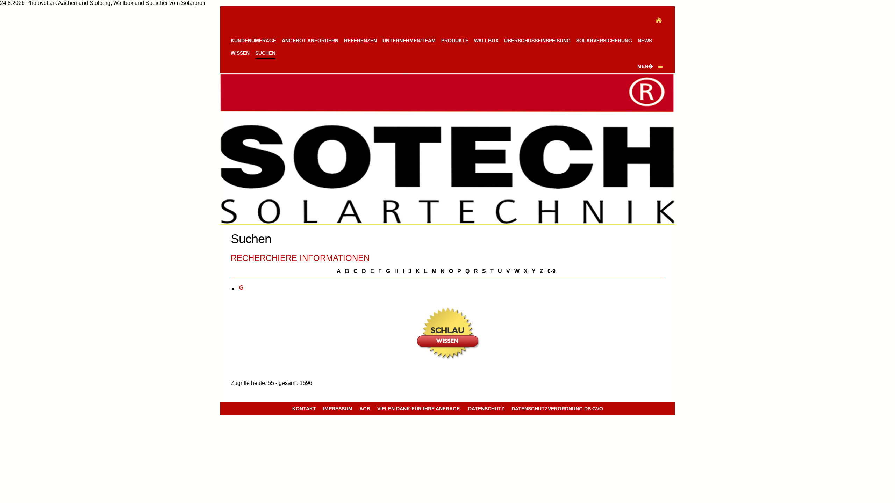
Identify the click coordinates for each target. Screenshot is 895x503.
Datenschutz (486, 408)
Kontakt (304, 408)
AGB (364, 408)
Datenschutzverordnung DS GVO (557, 408)
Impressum (337, 408)
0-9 (551, 271)
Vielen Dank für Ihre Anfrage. (419, 408)
